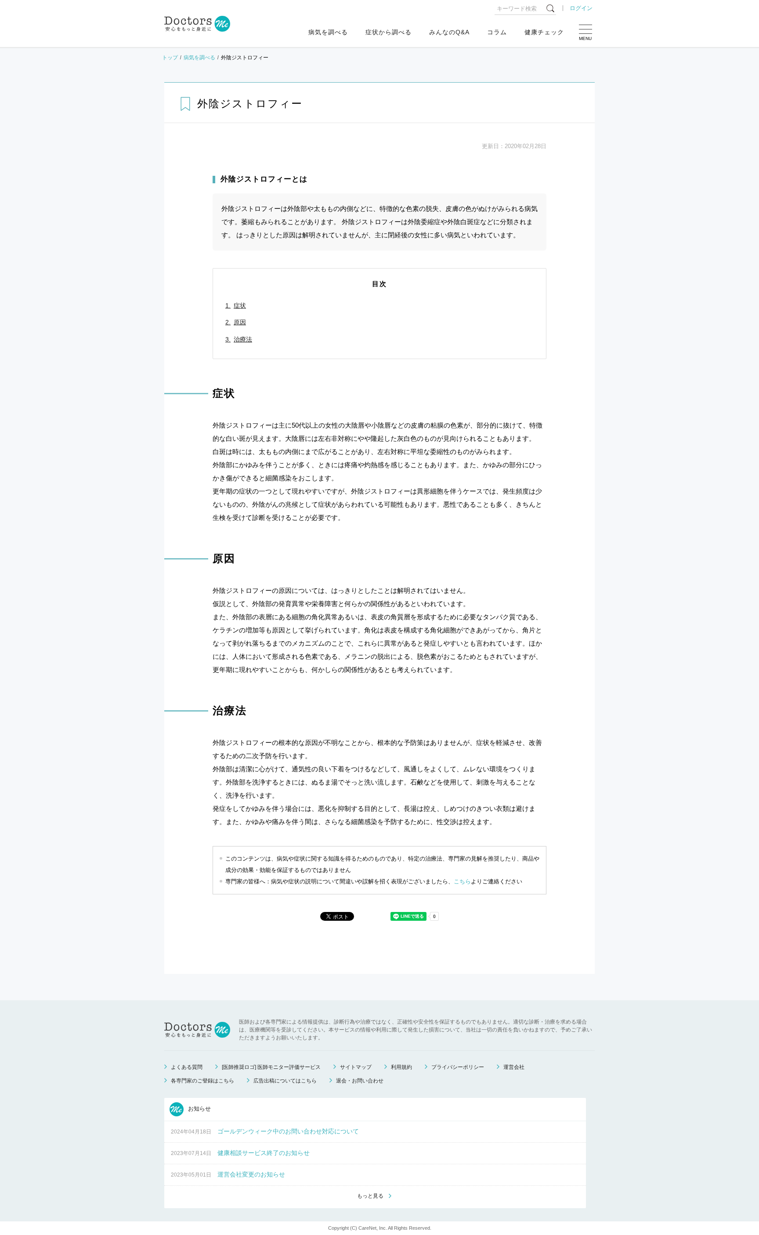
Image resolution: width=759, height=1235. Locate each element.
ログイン (581, 8)
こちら (462, 881)
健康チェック (544, 32)
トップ (170, 57)
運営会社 (513, 1067)
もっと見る (370, 1196)
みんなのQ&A (449, 32)
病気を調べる (328, 32)
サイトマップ (356, 1067)
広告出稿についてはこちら (285, 1081)
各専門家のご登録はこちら (202, 1081)
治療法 (243, 339)
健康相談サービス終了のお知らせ (263, 1152)
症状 (240, 305)
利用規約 (401, 1067)
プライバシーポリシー (457, 1067)
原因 (240, 322)
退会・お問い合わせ (359, 1081)
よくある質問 (186, 1067)
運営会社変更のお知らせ (251, 1174)
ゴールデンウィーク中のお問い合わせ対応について (288, 1131)
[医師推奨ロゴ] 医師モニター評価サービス (271, 1067)
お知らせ (198, 1109)
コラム (497, 32)
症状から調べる (388, 32)
